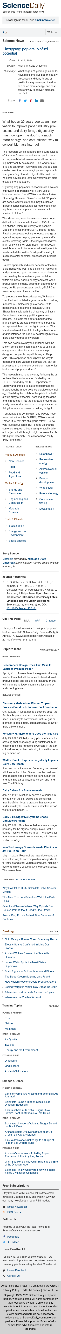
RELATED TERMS (43, 446)
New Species (16, 461)
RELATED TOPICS (13, 446)
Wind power (46, 487)
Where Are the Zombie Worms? (23, 997)
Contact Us (13, 1276)
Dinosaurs (11, 1060)
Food (12, 467)
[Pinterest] (31, 101)
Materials (7, 559)
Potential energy (48, 493)
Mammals (10, 1029)
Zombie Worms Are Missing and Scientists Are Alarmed (31, 1095)
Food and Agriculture (15, 474)
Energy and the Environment (17, 533)
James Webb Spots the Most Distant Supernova (26, 964)
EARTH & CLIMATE (11, 1033)
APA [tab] (37, 620)
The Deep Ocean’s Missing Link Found (27, 976)
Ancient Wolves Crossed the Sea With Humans (27, 955)
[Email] (42, 101)
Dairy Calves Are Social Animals (22, 790)
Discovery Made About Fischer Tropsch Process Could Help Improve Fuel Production (30, 705)
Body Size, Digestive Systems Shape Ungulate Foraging (25, 818)
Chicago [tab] (51, 620)
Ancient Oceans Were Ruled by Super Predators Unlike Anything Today (27, 1154)
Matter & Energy (14, 483)
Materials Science (14, 510)
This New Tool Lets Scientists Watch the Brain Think (28, 899)
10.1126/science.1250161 (21, 608)
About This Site (10, 1285)
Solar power (46, 454)
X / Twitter (13, 1242)
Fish (7, 1018)
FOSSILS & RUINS (10, 1055)
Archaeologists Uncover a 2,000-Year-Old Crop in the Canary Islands (29, 1133)
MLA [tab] (27, 620)
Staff (25, 1285)
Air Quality (11, 1039)
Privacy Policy (11, 1290)
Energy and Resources (15, 491)
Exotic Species (17, 540)
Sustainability (16, 525)
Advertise (51, 1285)
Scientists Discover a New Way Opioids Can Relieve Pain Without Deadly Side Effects (28, 908)
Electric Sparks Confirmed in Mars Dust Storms (27, 946)
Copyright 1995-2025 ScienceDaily (24, 1295)
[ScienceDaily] (23, 6)
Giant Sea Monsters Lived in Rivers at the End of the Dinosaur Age (31, 1163)
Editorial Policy (31, 1290)
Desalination (46, 508)
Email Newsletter (17, 1207)
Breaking (8, 931)
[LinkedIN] (36, 101)
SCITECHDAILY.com (25, 879)
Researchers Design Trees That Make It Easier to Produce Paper (26, 667)
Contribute (37, 1285)
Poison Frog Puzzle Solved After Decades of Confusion (28, 917)
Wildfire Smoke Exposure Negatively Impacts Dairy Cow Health (30, 762)
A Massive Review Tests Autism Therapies (29, 992)
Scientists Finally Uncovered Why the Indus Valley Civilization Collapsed (30, 1171)
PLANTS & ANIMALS (12, 1012)
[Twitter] (25, 101)
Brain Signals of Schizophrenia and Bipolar (30, 971)
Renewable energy (46, 461)
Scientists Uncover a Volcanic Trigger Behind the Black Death (31, 1124)
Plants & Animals (15, 454)
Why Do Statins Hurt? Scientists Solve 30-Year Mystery (29, 890)
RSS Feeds (14, 1212)
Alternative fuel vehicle (48, 470)
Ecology (9, 1044)
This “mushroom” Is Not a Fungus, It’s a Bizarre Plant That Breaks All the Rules (27, 1111)
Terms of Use (50, 1290)
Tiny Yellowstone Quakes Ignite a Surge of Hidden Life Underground (29, 1141)
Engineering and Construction (18, 501)
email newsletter (45, 20)
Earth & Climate (14, 519)
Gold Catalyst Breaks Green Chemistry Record (32, 939)
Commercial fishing (46, 501)
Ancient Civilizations (16, 1071)
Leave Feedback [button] (17, 1270)
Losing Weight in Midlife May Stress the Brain (31, 987)
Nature (9, 1023)
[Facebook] (20, 101)
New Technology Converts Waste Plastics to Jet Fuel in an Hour (29, 849)
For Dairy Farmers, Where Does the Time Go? (30, 733)
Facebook (13, 1236)
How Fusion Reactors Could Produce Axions (30, 981)
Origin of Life (12, 1066)
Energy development (46, 480)
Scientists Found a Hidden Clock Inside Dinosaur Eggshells (27, 1103)
